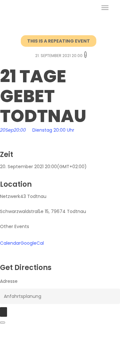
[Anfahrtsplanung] (3, 312)
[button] (105, 7)
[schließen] (2, 322)
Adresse (9, 281)
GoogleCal (32, 243)
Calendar (10, 243)
